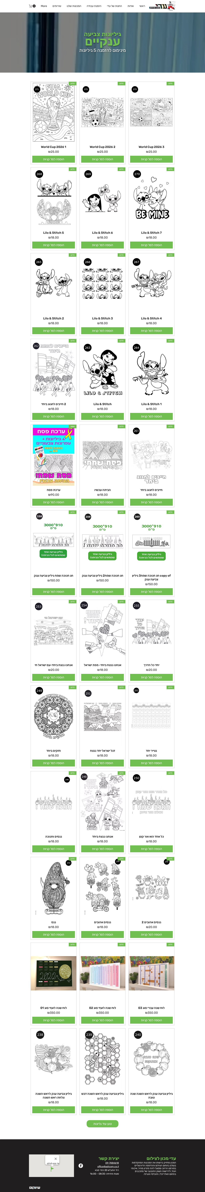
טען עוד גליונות (102, 1124)
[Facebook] (80, 1165)
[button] (32, 6)
